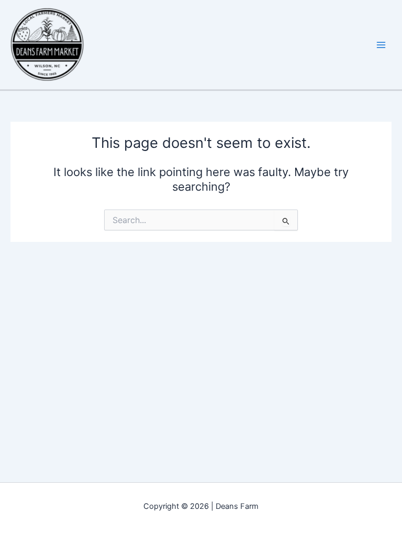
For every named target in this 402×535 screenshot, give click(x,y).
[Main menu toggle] (381, 44)
